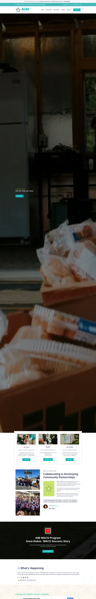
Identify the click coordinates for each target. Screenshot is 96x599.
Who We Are (49, 9)
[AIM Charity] (22, 9)
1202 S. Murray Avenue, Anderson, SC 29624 (36, 4)
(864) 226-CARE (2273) (20, 4)
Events (63, 9)
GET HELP (26, 447)
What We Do (56, 9)
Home (42, 9)
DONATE (48, 447)
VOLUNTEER (69, 447)
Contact (69, 9)
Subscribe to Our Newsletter (27, 580)
